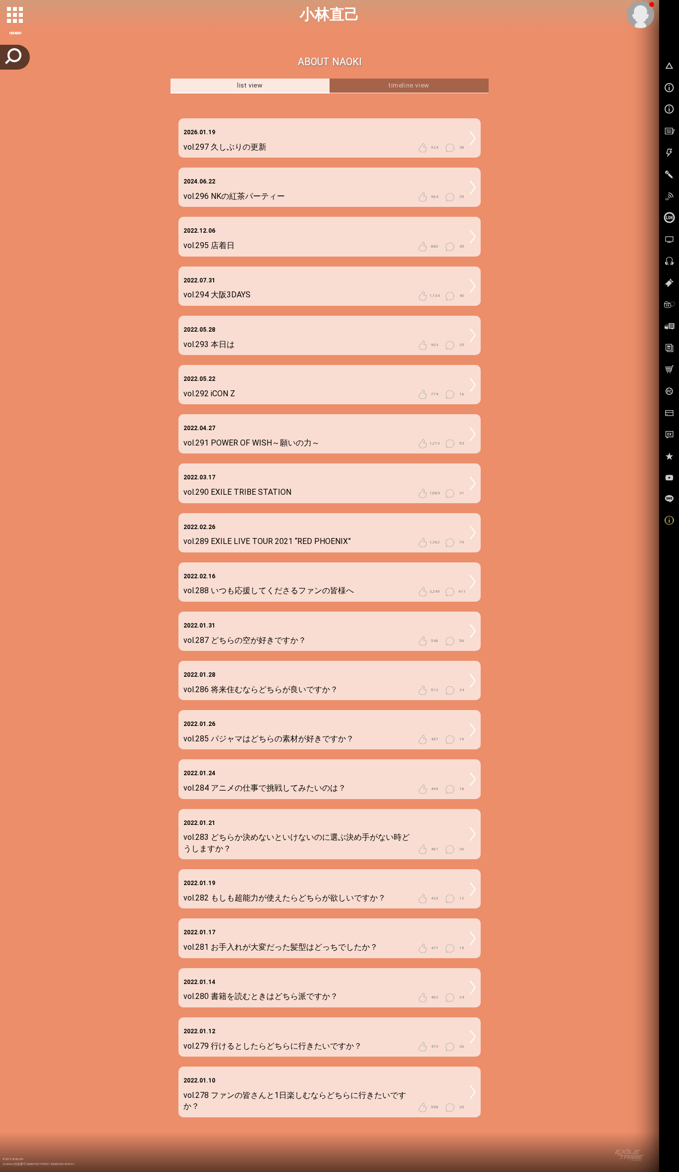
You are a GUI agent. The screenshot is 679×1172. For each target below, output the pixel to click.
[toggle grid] (15, 15)
